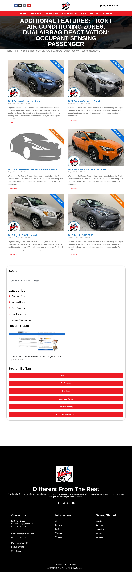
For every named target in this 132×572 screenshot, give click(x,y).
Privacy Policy (62, 564)
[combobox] (65, 280)
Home (9, 51)
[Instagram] (20, 5)
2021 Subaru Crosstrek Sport (84, 101)
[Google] (24, 5)
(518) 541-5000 (109, 5)
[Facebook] (16, 5)
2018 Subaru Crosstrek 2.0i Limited (87, 169)
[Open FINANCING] (76, 13)
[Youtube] (29, 5)
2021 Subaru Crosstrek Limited (25, 101)
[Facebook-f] (58, 503)
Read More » (12, 123)
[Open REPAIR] (40, 13)
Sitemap (72, 564)
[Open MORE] (111, 13)
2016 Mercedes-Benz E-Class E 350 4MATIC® (32, 169)
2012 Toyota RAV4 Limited (22, 235)
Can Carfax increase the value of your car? (36, 356)
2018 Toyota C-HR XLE (80, 235)
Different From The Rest (66, 489)
